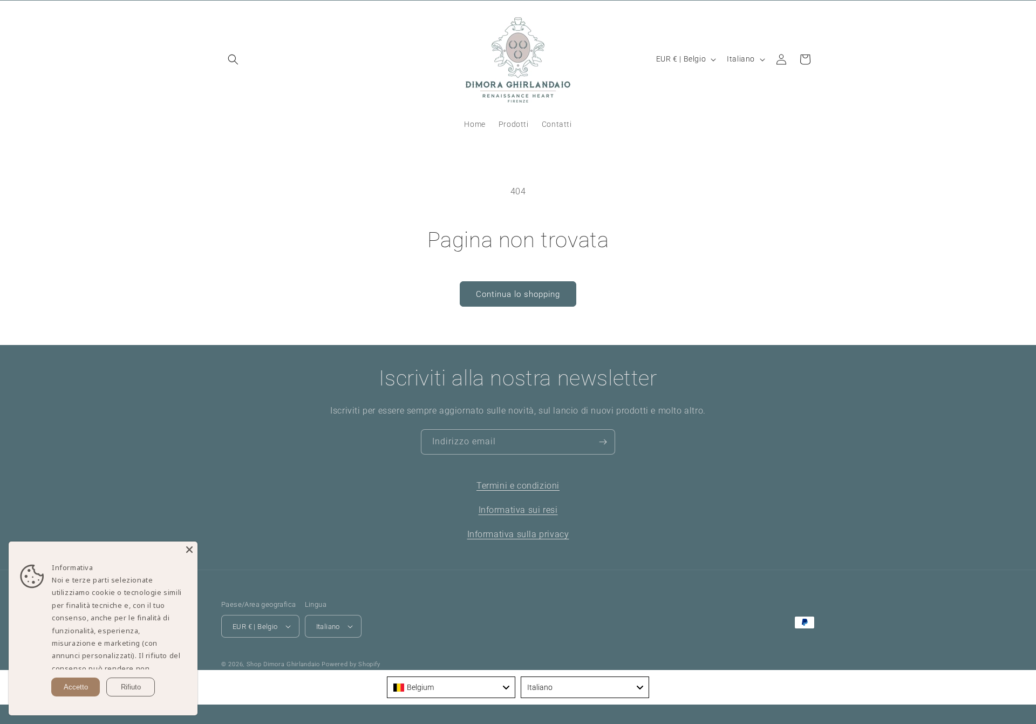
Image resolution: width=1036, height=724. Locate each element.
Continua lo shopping (518, 294)
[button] (233, 59)
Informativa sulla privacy (518, 534)
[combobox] (451, 687)
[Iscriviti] (603, 442)
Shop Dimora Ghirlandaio (283, 664)
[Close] (189, 549)
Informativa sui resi (518, 510)
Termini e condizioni (518, 486)
